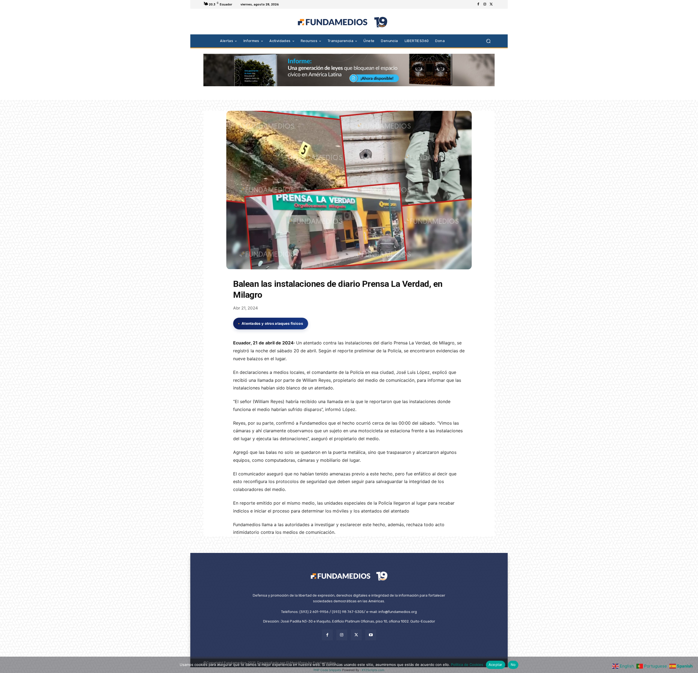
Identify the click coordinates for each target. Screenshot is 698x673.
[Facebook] (478, 4)
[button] (488, 40)
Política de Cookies (467, 664)
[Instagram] (485, 4)
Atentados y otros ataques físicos (272, 323)
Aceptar (496, 664)
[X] (491, 4)
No (513, 664)
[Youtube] (370, 635)
